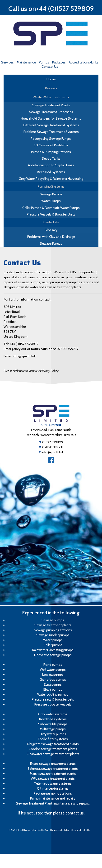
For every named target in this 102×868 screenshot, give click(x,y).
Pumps (44, 62)
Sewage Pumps (51, 194)
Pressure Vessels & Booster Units (51, 214)
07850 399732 (53, 447)
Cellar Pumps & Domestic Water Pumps (51, 208)
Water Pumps (51, 201)
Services (7, 62)
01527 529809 (52, 442)
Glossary (51, 230)
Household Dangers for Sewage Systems (51, 118)
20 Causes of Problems (51, 145)
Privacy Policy (30, 830)
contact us (74, 813)
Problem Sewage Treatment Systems (51, 132)
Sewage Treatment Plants (51, 105)
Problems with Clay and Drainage (51, 236)
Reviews (51, 88)
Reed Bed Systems (51, 172)
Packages (59, 62)
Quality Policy (44, 830)
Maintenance (26, 62)
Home (51, 79)
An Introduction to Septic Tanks (51, 165)
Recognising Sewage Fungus (51, 138)
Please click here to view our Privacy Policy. (31, 371)
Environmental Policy (60, 830)
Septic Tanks (51, 158)
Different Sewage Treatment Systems (51, 125)
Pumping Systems (51, 186)
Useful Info (51, 222)
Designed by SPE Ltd (80, 830)
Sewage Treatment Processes (51, 112)
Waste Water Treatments (51, 97)
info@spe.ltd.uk (24, 356)
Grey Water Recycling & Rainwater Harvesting (51, 178)
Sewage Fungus (51, 243)
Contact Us (50, 66)
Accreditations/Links (83, 62)
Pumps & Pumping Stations (51, 152)
